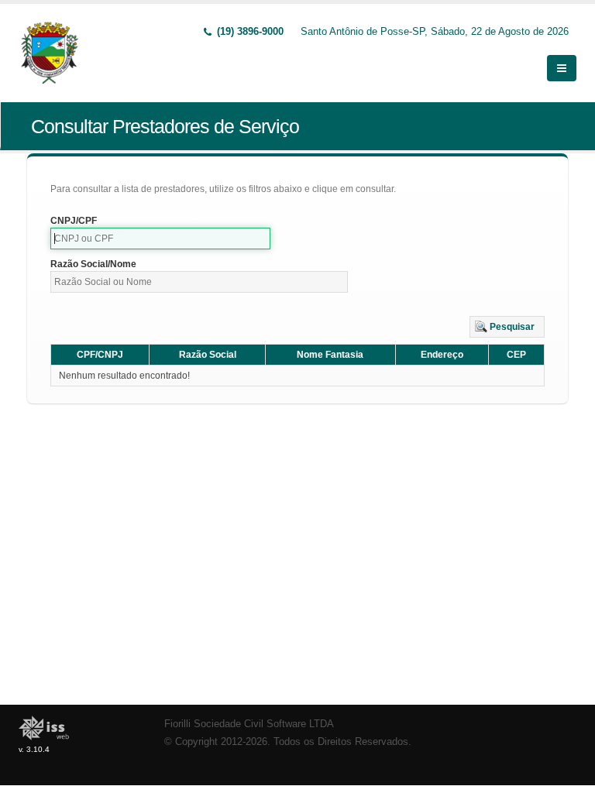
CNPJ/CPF (73, 220)
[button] (507, 327)
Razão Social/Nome (93, 264)
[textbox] (160, 238)
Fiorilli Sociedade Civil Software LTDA (249, 724)
